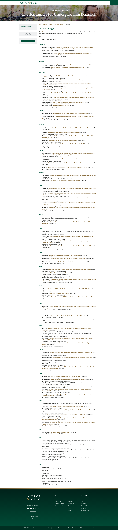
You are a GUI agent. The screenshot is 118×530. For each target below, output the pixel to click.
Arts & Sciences (43, 24)
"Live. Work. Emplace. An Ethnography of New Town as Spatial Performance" (67, 386)
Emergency (83, 508)
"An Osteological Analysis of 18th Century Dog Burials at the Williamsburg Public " (71, 296)
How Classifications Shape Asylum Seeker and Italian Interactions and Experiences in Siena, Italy (71, 198)
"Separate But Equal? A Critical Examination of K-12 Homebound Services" (68, 67)
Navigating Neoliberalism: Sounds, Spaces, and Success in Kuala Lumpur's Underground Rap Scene (72, 175)
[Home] (28, 3)
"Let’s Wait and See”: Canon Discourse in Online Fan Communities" (66, 80)
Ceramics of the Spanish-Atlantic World (60, 432)
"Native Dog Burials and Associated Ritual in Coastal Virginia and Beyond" (68, 379)
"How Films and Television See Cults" (61, 105)
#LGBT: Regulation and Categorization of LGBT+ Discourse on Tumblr (65, 180)
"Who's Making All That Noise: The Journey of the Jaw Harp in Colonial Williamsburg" (70, 64)
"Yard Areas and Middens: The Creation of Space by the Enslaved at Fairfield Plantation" (68, 288)
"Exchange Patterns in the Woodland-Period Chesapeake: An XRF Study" (67, 315)
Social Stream (33, 511)
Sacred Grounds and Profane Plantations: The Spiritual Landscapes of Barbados (67, 261)
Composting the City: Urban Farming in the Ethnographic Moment (64, 255)
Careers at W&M (84, 506)
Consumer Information (57, 527)
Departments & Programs (26, 40)
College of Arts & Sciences (59, 10)
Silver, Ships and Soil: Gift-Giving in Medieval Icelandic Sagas (63, 140)
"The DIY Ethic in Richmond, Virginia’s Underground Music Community (68, 102)
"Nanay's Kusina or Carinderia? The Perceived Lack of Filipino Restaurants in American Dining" (71, 352)
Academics (70, 501)
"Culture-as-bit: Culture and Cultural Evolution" (59, 293)
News (69, 510)
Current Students (59, 499)
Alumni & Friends (59, 506)
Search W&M (84, 499)
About (69, 508)
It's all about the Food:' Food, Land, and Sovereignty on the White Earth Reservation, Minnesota (72, 245)
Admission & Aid (72, 499)
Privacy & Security (90, 527)
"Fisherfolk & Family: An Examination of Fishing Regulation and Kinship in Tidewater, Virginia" (72, 92)
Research (70, 506)
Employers (83, 503)
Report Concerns (85, 510)
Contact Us (33, 518)
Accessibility (47, 527)
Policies (81, 527)
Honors (45, 31)
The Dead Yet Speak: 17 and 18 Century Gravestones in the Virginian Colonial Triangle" (71, 319)
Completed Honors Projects (56, 24)
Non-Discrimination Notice (71, 527)
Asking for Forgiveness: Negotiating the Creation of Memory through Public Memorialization (73, 127)
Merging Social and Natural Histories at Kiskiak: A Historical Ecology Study (68, 258)
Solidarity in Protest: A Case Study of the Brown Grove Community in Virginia (70, 113)
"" (69, 269)
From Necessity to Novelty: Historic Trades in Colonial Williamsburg (63, 132)
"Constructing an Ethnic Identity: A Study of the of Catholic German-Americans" (71, 410)
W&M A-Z (83, 501)
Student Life (71, 503)
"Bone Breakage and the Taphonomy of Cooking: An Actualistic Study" (66, 406)
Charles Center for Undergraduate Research (59, 14)
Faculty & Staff (58, 501)
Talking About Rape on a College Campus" (59, 272)
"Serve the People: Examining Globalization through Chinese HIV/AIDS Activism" (66, 414)
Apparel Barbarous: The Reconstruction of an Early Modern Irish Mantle (67, 143)
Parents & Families (59, 503)
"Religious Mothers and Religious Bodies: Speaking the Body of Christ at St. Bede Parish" (73, 357)
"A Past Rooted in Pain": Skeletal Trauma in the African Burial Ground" (66, 376)
